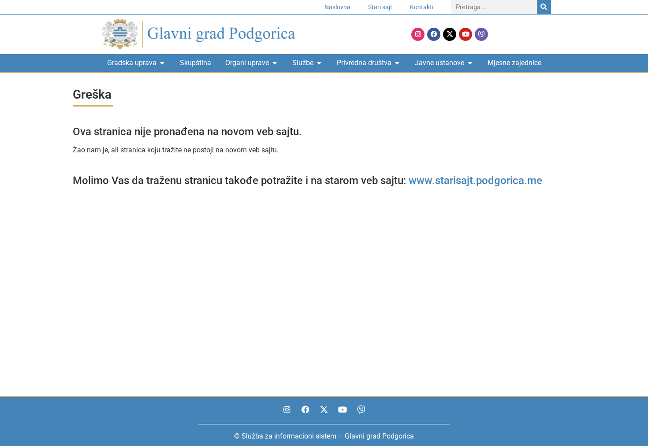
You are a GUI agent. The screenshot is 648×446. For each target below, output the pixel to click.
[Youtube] (465, 34)
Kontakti (421, 7)
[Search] (544, 7)
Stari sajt (380, 7)
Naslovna (337, 7)
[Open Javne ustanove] (469, 63)
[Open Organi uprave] (274, 63)
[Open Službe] (319, 63)
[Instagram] (418, 34)
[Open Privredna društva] (397, 63)
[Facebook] (433, 34)
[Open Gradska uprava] (162, 63)
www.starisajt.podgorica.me (475, 180)
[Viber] (481, 34)
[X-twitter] (449, 34)
